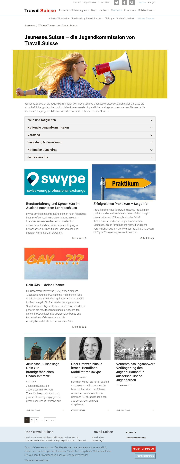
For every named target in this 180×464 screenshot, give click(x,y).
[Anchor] (22, 37)
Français (152, 2)
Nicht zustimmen (145, 456)
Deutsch (142, 2)
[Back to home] (40, 10)
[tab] (90, 120)
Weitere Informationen (36, 460)
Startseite (29, 25)
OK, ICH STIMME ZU (143, 449)
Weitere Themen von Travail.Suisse (57, 25)
